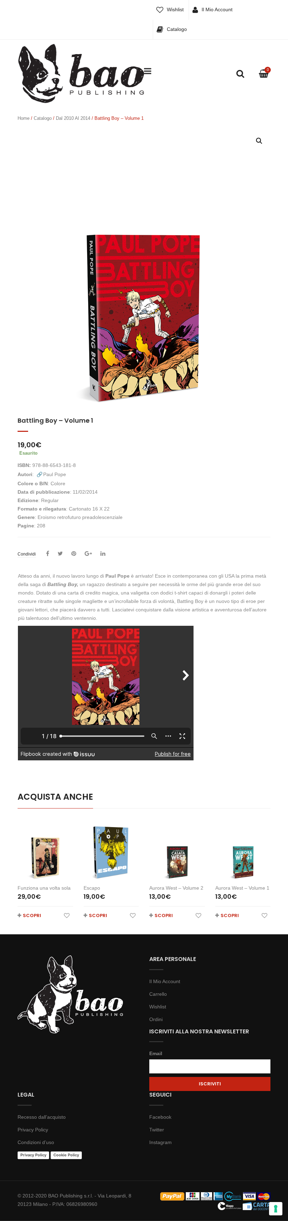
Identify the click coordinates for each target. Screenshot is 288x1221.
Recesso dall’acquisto (42, 1117)
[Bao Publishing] (81, 73)
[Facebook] (47, 554)
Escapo (92, 888)
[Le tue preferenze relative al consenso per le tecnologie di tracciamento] (275, 1208)
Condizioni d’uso (36, 1142)
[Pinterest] (73, 554)
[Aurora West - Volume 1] (243, 849)
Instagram (160, 1142)
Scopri (32, 915)
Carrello (158, 994)
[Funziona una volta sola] (45, 849)
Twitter (156, 1129)
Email (155, 1053)
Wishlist (175, 9)
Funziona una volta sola (44, 888)
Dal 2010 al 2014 (73, 118)
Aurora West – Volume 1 (242, 888)
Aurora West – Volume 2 (176, 888)
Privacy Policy (33, 1129)
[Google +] (88, 554)
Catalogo (177, 29)
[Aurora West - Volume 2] (177, 849)
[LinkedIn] (102, 554)
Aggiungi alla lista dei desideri (67, 915)
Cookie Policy (66, 1154)
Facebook (160, 1117)
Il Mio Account (217, 9)
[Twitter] (60, 554)
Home (24, 118)
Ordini (156, 1019)
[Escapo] (111, 849)
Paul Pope (54, 474)
